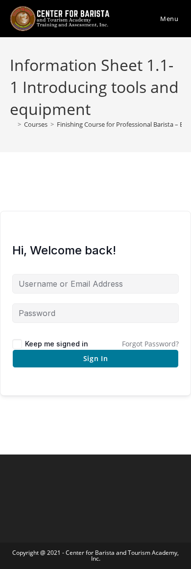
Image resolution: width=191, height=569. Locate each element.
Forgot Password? (150, 343)
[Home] (12, 124)
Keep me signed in (56, 344)
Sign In (95, 358)
